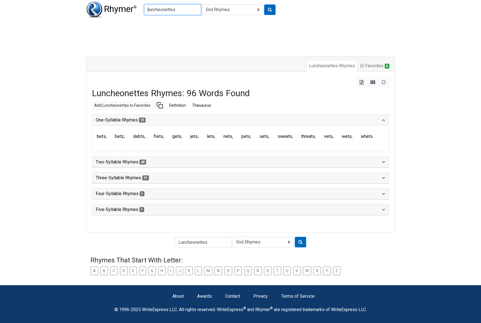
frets (158, 136)
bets (101, 136)
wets (347, 136)
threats (308, 136)
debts (138, 136)
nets (228, 136)
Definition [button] (177, 105)
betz (119, 136)
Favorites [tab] (376, 65)
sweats (285, 136)
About (178, 296)
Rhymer (120, 9)
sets (263, 136)
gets (176, 136)
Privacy (260, 296)
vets (328, 136)
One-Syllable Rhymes (120, 120)
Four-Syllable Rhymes (119, 193)
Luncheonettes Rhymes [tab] (332, 65)
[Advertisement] (221, 36)
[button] (160, 105)
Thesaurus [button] (201, 105)
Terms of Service (298, 296)
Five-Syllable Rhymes (119, 209)
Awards (204, 296)
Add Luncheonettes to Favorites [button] (122, 105)
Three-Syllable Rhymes (122, 177)
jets (194, 136)
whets (367, 136)
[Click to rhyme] (270, 9)
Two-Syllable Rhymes (120, 162)
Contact (232, 296)
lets (210, 136)
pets (245, 136)
